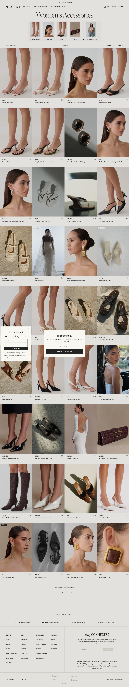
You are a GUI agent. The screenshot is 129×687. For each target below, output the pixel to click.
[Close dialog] (29, 328)
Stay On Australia (64, 347)
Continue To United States (64, 352)
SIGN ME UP (16, 348)
